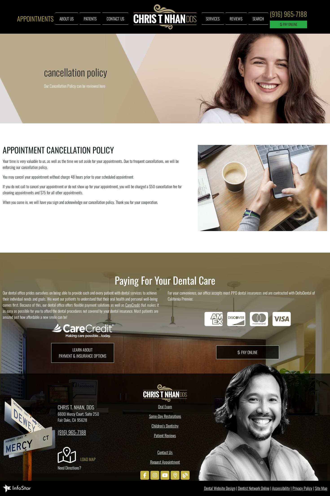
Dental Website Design (219, 488)
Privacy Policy (302, 488)
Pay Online (289, 24)
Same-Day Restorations (165, 416)
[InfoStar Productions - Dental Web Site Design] (17, 488)
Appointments (35, 18)
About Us (66, 19)
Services (213, 19)
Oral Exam (165, 406)
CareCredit (132, 305)
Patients (90, 19)
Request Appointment (165, 462)
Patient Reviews (165, 435)
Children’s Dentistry (165, 426)
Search (258, 19)
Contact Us (115, 19)
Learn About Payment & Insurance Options (82, 353)
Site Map (321, 488)
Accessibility (281, 488)
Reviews (236, 19)
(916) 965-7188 (288, 14)
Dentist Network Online (253, 488)
